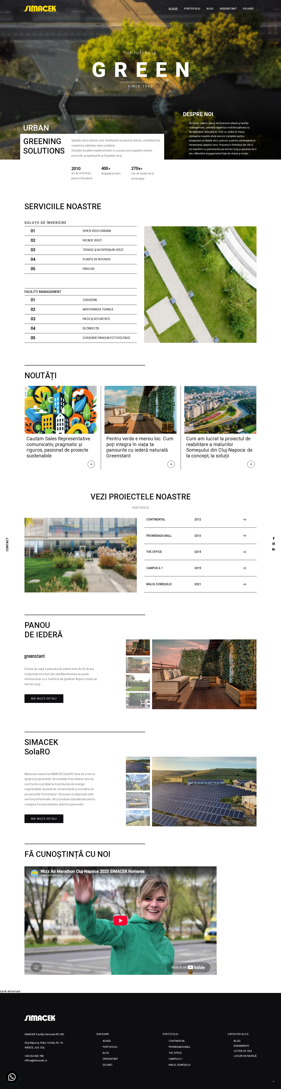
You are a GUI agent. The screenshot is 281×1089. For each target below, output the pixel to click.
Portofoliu (192, 8)
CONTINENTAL (177, 1041)
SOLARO (248, 8)
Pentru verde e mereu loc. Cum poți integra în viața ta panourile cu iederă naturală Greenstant (139, 447)
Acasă (173, 8)
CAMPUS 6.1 (176, 1058)
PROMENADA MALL (179, 1047)
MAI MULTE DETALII (44, 698)
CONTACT (7, 545)
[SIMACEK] (40, 9)
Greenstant (228, 8)
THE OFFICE (175, 1052)
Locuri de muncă (245, 1055)
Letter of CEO (243, 1051)
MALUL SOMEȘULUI (179, 1064)
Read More (91, 465)
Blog (210, 8)
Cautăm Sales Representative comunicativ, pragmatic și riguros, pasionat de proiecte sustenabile (58, 447)
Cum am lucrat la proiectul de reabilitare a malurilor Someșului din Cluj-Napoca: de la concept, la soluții (219, 447)
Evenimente (241, 1045)
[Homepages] (39, 1018)
